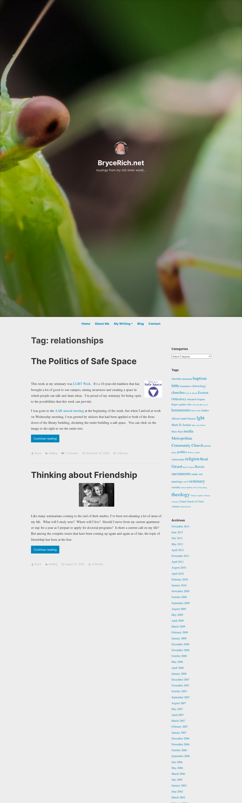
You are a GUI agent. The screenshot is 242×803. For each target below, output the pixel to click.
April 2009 (177, 620)
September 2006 (180, 756)
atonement (187, 378)
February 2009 (179, 632)
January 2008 (179, 673)
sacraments (181, 473)
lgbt (200, 417)
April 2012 (177, 550)
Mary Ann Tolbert (199, 425)
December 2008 (180, 644)
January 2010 (179, 585)
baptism (200, 378)
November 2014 (180, 526)
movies (207, 445)
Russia (199, 466)
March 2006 (178, 773)
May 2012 (177, 544)
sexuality (175, 487)
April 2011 (177, 561)
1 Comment (71, 453)
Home (85, 323)
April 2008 (177, 668)
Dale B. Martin (191, 393)
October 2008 (179, 656)
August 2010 (178, 567)
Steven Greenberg (200, 487)
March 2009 (178, 626)
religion (192, 459)
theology (180, 494)
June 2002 (177, 791)
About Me (102, 323)
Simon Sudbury (187, 487)
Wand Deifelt (186, 506)
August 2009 (178, 609)
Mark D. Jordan (181, 425)
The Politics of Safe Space (84, 361)
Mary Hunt (177, 431)
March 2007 (178, 720)
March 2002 (178, 797)
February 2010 (179, 579)
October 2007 (179, 691)
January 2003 (179, 785)
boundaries (185, 386)
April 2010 (177, 573)
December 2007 (180, 679)
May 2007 (177, 709)
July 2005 (176, 779)
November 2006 (180, 744)
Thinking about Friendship (84, 475)
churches (178, 392)
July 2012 (176, 538)
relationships (177, 459)
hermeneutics (181, 409)
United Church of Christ (191, 501)
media (188, 431)
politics (182, 451)
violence (175, 506)
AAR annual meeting (69, 410)
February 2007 (179, 726)
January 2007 (179, 732)
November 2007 (180, 685)
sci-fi (185, 481)
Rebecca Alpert (194, 452)
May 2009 (177, 614)
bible (175, 385)
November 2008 (180, 650)
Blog (140, 323)
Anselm (176, 379)
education (192, 399)
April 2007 (177, 715)
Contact (154, 323)
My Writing (122, 323)
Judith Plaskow (188, 418)
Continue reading (46, 439)
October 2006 (179, 750)
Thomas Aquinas (197, 495)
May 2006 (177, 768)
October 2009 (179, 597)
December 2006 (180, 738)
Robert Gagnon (188, 467)
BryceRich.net (121, 163)
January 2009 (179, 638)
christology (199, 386)
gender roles (185, 404)
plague (173, 452)
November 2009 (180, 591)
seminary (197, 481)
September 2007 (180, 697)
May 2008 (177, 662)
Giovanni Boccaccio (200, 404)
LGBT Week (82, 383)
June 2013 (177, 532)
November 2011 (180, 556)
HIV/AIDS (196, 410)
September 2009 (180, 603)
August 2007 (178, 703)
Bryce (38, 453)
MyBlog (53, 453)
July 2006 (176, 762)
